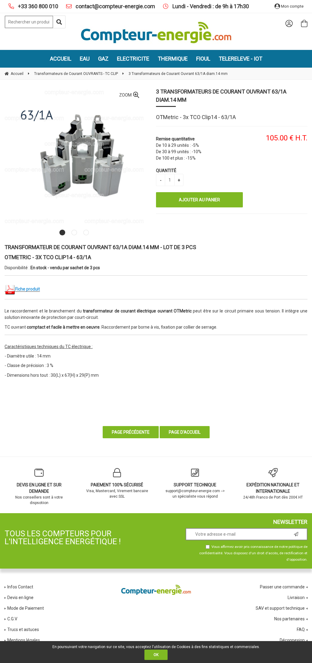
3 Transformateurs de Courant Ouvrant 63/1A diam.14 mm (221, 95)
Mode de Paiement (25, 608)
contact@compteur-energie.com (114, 6)
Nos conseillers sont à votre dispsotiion (39, 493)
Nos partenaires (289, 618)
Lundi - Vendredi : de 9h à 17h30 (210, 6)
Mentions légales (23, 640)
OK (156, 655)
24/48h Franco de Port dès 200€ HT (273, 490)
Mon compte (291, 6)
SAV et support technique (280, 608)
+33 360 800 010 (37, 6)
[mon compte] (288, 23)
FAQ (301, 629)
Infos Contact (20, 586)
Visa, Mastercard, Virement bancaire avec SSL (117, 490)
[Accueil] (156, 32)
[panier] (304, 23)
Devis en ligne (20, 597)
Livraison (296, 597)
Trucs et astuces (23, 629)
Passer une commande (282, 586)
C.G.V (12, 618)
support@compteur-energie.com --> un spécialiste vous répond (195, 490)
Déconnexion (292, 640)
